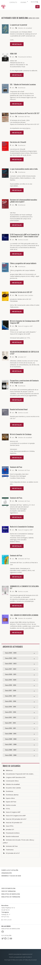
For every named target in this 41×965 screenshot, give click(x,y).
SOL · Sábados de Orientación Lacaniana (23, 84)
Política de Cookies (17, 960)
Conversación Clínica (12, 781)
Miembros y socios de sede (11, 876)
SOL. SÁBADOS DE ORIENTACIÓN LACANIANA (24, 615)
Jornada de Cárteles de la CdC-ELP (21, 292)
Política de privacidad (30, 960)
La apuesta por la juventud (18, 25)
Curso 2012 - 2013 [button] (10, 717)
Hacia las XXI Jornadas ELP (14, 822)
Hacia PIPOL (10, 826)
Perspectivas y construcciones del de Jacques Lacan (24, 382)
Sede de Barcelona (8, 888)
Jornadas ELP (22, 357)
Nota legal (7, 960)
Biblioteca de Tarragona (10, 897)
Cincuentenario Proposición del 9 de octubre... (20, 774)
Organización (6, 873)
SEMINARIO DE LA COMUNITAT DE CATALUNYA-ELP (24, 587)
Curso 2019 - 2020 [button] (10, 679)
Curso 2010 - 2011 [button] (10, 728)
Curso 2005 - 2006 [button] (10, 755)
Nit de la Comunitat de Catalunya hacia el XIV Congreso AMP (24, 322)
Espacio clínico (10, 798)
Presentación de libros (25, 57)
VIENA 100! (13, 54)
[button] (24, 2)
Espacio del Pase (11, 802)
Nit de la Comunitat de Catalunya (20, 434)
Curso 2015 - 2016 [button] (10, 701)
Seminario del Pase (24, 116)
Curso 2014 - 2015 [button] (10, 706)
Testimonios (10, 850)
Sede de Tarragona (8, 891)
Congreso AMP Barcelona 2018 (15, 777)
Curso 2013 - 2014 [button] (10, 712)
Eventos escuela (23, 240)
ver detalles (17, 44)
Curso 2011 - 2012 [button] (10, 723)
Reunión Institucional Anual (18, 409)
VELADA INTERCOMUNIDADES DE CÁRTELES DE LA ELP (24, 353)
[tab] (20, 652)
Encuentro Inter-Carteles (25, 295)
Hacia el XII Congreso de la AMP (16, 815)
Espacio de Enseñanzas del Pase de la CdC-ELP (24, 113)
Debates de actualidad (25, 28)
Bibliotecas (9, 770)
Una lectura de (18, 142)
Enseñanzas (21, 88)
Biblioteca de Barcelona (10, 894)
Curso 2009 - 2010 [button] (10, 733)
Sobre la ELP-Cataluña (9, 870)
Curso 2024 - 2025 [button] (10, 658)
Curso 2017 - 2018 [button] (10, 690)
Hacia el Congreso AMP (25, 326)
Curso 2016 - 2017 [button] (10, 696)
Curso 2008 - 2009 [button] (10, 739)
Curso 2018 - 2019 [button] (10, 685)
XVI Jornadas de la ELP (13, 853)
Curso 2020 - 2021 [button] (10, 674)
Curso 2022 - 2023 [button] (10, 663)
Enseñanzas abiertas (12, 795)
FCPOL (8, 809)
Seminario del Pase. (16, 498)
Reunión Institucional (12, 836)
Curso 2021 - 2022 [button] (10, 669)
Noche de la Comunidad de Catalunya (22, 527)
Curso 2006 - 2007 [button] (10, 749)
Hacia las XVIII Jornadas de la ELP (16, 819)
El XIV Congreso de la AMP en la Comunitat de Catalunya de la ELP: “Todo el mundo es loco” (24, 235)
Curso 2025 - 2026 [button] (10, 652)
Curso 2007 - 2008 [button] (10, 744)
